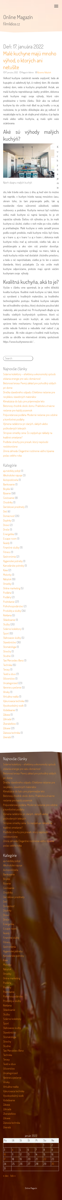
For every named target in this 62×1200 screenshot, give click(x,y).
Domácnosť (8, 516)
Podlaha (7, 592)
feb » (12, 1175)
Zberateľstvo (9, 723)
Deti (5, 511)
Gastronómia (9, 556)
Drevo (6, 525)
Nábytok (47, 72)
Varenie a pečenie (12, 687)
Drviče (6, 529)
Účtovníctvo (9, 678)
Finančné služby (11, 547)
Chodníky (8, 502)
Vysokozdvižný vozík (13, 705)
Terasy (6, 669)
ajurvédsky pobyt (11, 470)
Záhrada (7, 719)
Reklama (7, 615)
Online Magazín (18, 17)
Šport (6, 633)
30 (52, 1163)
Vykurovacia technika (13, 701)
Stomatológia (9, 646)
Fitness (6, 552)
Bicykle (6, 489)
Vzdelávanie (9, 710)
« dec (6, 1175)
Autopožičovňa (10, 479)
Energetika (8, 534)
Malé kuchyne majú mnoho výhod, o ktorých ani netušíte (29, 60)
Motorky (7, 574)
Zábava (6, 714)
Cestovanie (8, 497)
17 (4, 1159)
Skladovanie (9, 619)
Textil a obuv (9, 674)
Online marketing (11, 588)
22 (44, 1159)
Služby (6, 624)
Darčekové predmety (14, 507)
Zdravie (6, 728)
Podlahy (7, 597)
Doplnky (7, 520)
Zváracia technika (11, 732)
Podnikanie (8, 601)
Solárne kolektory (12, 628)
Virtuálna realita (11, 696)
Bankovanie (9, 484)
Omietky (7, 583)
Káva (5, 570)
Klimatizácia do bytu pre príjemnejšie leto (24, 401)
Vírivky (6, 692)
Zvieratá (7, 737)
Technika (7, 665)
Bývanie (40, 72)
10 (5, 1154)
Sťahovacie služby (12, 637)
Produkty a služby (12, 610)
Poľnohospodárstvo (13, 606)
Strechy (7, 651)
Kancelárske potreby (13, 565)
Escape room (10, 538)
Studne (7, 656)
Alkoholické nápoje (12, 475)
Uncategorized (10, 683)
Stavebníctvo (9, 642)
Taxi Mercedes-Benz (13, 660)
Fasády (6, 543)
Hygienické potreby (13, 561)
